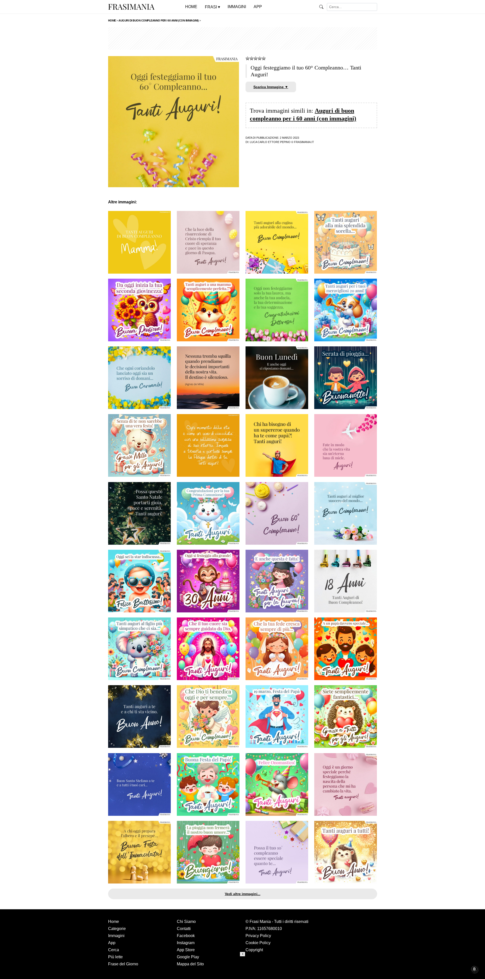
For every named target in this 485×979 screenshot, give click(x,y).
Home (113, 921)
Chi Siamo (186, 921)
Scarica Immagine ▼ (270, 87)
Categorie (117, 928)
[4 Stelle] (260, 58)
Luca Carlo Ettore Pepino (270, 142)
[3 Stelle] (256, 58)
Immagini (116, 936)
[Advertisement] (242, 38)
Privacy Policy (258, 936)
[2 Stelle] (252, 58)
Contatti (184, 928)
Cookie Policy (258, 943)
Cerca (113, 950)
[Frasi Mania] (131, 6)
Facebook (186, 936)
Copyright (254, 950)
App (111, 943)
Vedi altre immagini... (242, 894)
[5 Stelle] (264, 58)
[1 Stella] (248, 58)
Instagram (186, 943)
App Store (186, 950)
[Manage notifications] (474, 969)
